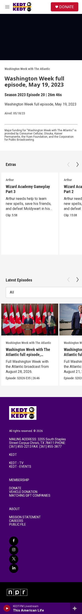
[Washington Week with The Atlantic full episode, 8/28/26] (29, 320)
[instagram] (13, 550)
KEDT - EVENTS (20, 466)
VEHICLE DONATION (23, 492)
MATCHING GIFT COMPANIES (29, 495)
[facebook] (13, 541)
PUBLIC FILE (17, 524)
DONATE (66, 7)
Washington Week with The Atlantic (27, 69)
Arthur (10, 180)
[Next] (77, 164)
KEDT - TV (16, 463)
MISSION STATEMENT (25, 517)
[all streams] (76, 608)
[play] (7, 608)
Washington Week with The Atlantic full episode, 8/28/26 (28, 354)
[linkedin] (13, 568)
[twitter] (13, 559)
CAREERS (16, 521)
